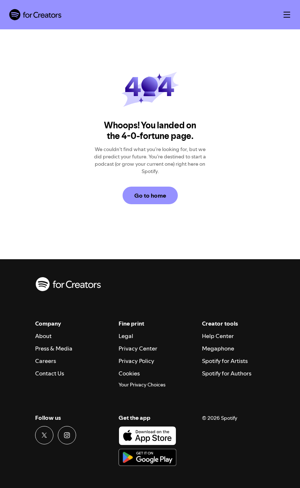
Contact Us (49, 373)
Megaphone (218, 348)
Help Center (218, 336)
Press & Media (53, 348)
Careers (45, 361)
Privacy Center (138, 348)
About (43, 336)
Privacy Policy (136, 361)
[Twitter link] (44, 435)
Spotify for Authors (226, 373)
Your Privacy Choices (142, 385)
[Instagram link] (67, 435)
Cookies (129, 373)
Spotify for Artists (225, 361)
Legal (126, 336)
